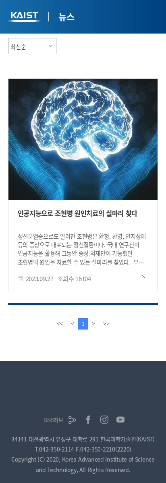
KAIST (25, 18)
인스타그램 (104, 420)
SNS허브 (53, 420)
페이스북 (88, 420)
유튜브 (120, 420)
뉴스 (66, 16)
